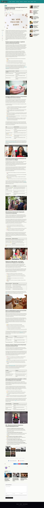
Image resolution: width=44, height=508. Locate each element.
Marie (7, 10)
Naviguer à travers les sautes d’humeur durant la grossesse (24, 479)
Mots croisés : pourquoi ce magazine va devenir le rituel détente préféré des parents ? (36, 7)
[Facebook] (2, 32)
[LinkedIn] (2, 35)
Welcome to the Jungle (12, 365)
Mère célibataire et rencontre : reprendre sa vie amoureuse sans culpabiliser (36, 17)
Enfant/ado (25, 1)
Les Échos (25, 181)
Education (21, 1)
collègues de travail (12, 458)
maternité (23, 458)
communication (16, 458)
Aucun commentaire (14, 10)
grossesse (20, 458)
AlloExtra (7, 293)
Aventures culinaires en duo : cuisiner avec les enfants (36, 31)
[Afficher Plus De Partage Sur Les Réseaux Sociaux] (13, 12)
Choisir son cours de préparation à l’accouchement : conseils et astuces (7, 479)
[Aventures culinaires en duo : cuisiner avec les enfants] (31, 31)
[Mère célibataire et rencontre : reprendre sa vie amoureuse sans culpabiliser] (31, 17)
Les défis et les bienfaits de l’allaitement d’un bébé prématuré (36, 35)
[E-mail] (2, 38)
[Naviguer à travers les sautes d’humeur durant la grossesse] (24, 475)
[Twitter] (2, 33)
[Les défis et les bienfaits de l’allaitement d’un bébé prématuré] (31, 35)
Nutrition (32, 1)
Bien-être (17, 1)
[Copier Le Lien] (12, 12)
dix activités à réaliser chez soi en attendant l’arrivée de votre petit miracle (16, 479)
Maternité (13, 1)
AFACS (16, 400)
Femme (29, 1)
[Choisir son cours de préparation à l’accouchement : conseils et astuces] (8, 475)
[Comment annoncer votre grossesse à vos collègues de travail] (16, 21)
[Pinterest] (2, 37)
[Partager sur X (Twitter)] (9, 12)
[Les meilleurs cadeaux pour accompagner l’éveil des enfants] (31, 22)
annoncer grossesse (7, 458)
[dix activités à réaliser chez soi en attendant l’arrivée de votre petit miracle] (16, 475)
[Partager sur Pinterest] (10, 12)
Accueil (10, 1)
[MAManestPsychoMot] (4, 1)
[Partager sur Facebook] (8, 12)
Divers (35, 1)
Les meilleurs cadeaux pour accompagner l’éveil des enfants (36, 22)
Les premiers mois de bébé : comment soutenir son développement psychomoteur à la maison (36, 12)
